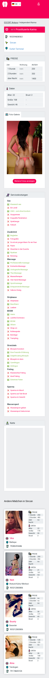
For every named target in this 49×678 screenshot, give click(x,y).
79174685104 (16, 671)
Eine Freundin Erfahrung (19, 352)
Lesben (13, 308)
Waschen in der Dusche (19, 249)
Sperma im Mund (17, 390)
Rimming (13, 256)
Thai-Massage (16, 273)
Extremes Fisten (16, 380)
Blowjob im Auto (16, 359)
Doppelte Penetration (18, 218)
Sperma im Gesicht (17, 397)
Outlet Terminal (16, 49)
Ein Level (13, 208)
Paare (12, 246)
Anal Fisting (15, 376)
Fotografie (14, 239)
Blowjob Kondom (17, 349)
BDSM (12, 321)
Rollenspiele (15, 331)
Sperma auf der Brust (18, 394)
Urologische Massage (19, 270)
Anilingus (14, 366)
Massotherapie (16, 276)
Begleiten (14, 235)
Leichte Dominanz (17, 318)
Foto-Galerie (14, 114)
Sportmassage (16, 283)
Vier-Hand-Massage (18, 280)
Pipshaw (13, 252)
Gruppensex (15, 215)
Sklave (13, 325)
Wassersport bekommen (20, 411)
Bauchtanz (14, 304)
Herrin (12, 314)
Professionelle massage (19, 263)
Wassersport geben (18, 408)
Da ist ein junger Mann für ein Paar (23, 242)
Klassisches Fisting (18, 373)
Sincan (12, 42)
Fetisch (13, 225)
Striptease (14, 301)
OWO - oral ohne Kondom (20, 211)
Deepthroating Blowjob (19, 356)
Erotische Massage (17, 266)
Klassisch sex (15, 204)
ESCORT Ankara (11, 22)
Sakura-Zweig (15, 290)
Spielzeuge (14, 221)
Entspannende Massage (19, 287)
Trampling (14, 338)
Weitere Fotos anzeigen (24, 181)
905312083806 (16, 588)
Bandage (13, 335)
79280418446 (16, 546)
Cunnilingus (14, 363)
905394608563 (16, 36)
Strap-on (13, 328)
